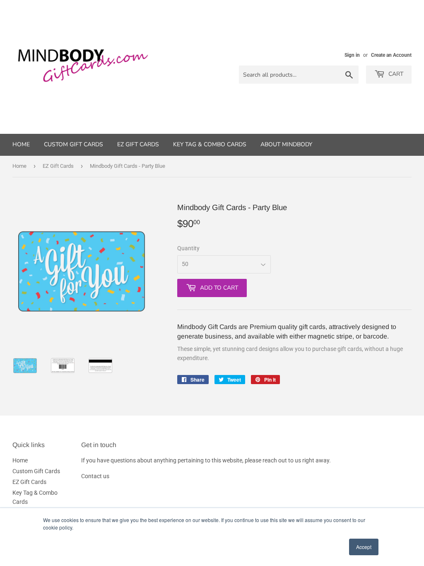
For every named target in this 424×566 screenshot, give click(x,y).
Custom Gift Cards (73, 144)
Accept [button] (363, 546)
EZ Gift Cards (138, 144)
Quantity (188, 248)
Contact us (95, 476)
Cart (395, 74)
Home (21, 144)
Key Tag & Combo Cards (209, 144)
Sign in (352, 55)
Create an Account (391, 55)
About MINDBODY (286, 144)
